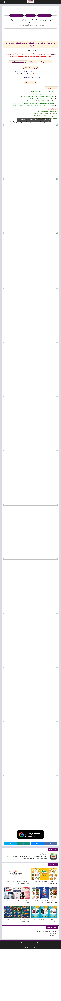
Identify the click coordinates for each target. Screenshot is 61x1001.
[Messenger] (37, 843)
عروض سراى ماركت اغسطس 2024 (40, 62)
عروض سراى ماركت (44, 15)
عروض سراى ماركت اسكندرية (18, 62)
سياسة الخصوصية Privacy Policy (45, 931)
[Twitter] (10, 843)
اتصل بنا (52, 935)
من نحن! (52, 933)
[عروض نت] (30, 1)
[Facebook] (50, 843)
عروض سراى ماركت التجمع (30, 67)
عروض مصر (30, 15)
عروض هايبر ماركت (16, 15)
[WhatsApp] (23, 843)
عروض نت (53, 54)
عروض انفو (38, 25)
